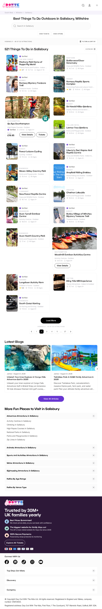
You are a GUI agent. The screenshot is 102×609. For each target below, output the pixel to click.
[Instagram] (32, 562)
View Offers (58, 34)
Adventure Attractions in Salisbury (22, 416)
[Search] (83, 5)
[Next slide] (97, 368)
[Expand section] (93, 447)
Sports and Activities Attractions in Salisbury (27, 455)
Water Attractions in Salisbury (20, 463)
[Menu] (97, 5)
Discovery (11, 580)
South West (9, 13)
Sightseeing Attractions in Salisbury (23, 471)
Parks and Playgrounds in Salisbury (22, 436)
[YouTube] (41, 562)
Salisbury (28, 13)
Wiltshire (19, 13)
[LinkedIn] (15, 562)
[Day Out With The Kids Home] (11, 5)
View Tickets (44, 34)
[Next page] (71, 332)
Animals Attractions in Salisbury (21, 447)
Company (11, 590)
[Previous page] (31, 332)
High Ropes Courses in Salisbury (21, 428)
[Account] (89, 5)
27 (65, 331)
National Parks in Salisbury (18, 432)
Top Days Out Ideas (16, 571)
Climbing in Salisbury (16, 425)
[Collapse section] (93, 416)
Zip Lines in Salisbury (16, 439)
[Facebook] (7, 562)
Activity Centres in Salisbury (19, 421)
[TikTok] (24, 562)
